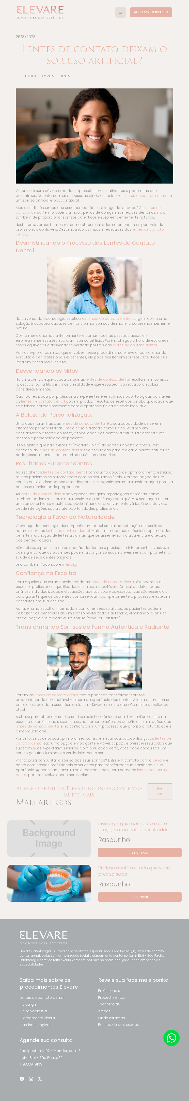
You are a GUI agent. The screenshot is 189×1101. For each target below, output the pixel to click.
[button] (120, 12)
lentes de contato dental (146, 195)
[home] (40, 12)
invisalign (70, 564)
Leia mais (140, 852)
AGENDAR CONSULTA (151, 12)
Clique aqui (160, 791)
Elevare (159, 760)
